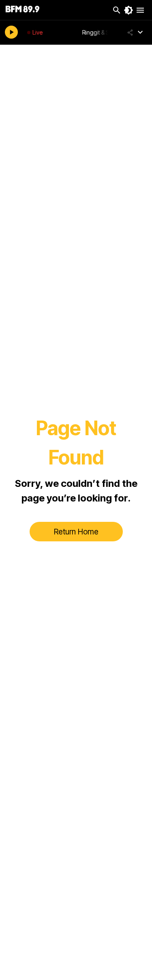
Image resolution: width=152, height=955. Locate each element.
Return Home (76, 531)
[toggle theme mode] (128, 10)
